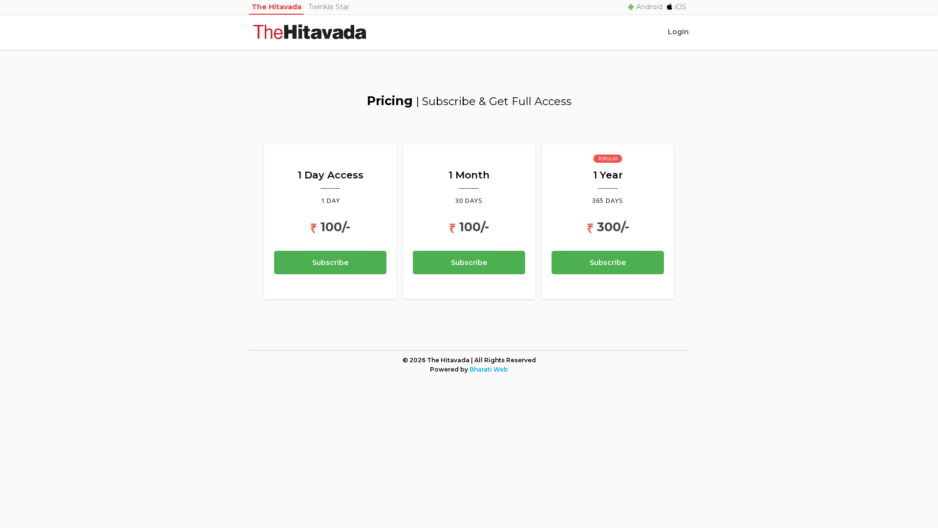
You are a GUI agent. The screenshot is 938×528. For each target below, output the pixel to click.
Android (649, 6)
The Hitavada (276, 6)
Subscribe (330, 262)
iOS (680, 6)
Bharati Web (488, 369)
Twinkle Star (328, 6)
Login (678, 31)
